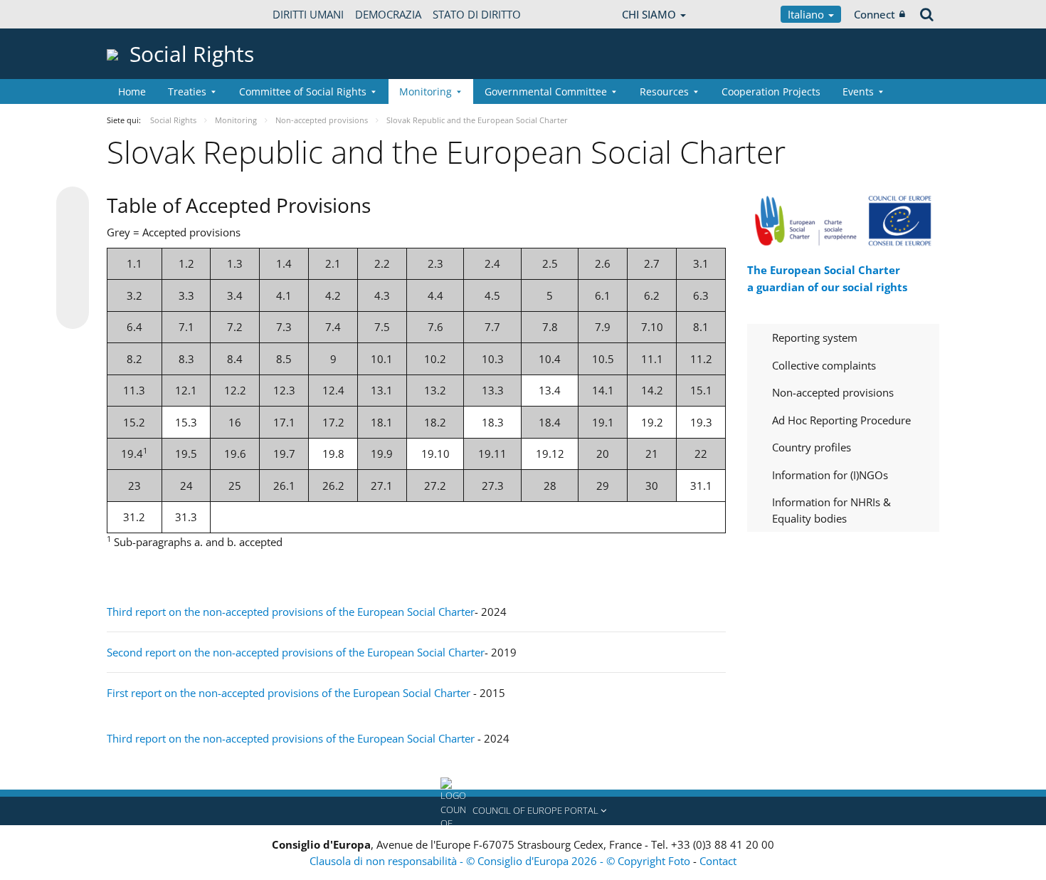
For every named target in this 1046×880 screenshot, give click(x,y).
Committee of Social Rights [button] (302, 91)
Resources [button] (664, 91)
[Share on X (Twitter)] (72, 231)
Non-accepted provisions (833, 392)
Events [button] (858, 91)
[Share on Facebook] (72, 258)
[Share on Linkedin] (72, 285)
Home (132, 91)
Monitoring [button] (425, 91)
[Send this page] (72, 312)
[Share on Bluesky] (72, 204)
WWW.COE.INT (142, 14)
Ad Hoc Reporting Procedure (841, 420)
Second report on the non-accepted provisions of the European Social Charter (296, 652)
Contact (717, 861)
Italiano (807, 14)
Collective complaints (824, 365)
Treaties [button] (187, 91)
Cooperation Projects (771, 91)
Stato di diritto (477, 14)
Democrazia (388, 14)
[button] (523, 811)
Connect (874, 14)
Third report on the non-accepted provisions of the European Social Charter (291, 611)
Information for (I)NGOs (830, 475)
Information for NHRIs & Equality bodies (831, 510)
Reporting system (814, 337)
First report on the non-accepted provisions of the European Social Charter (288, 693)
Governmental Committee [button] (546, 91)
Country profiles (811, 447)
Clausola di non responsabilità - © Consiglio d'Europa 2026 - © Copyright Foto (501, 861)
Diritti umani (308, 14)
